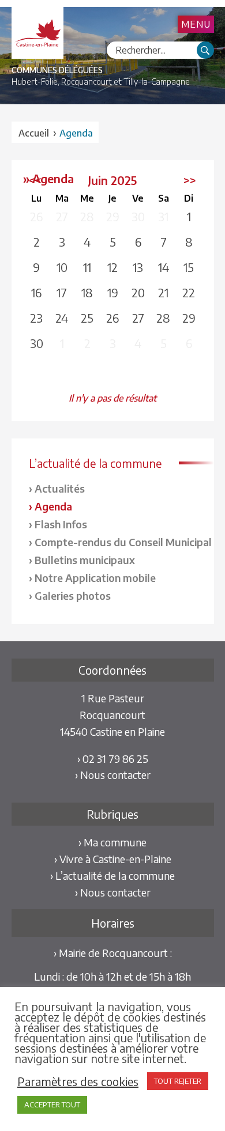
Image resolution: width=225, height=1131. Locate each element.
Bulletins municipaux (85, 559)
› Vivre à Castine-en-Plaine (112, 858)
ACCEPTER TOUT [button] (52, 1104)
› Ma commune (112, 842)
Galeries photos (73, 595)
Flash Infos (61, 524)
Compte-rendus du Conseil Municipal (123, 542)
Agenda (53, 506)
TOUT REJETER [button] (177, 1080)
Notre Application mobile (95, 577)
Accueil (33, 133)
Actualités (60, 488)
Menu (196, 24)
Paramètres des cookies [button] (77, 1081)
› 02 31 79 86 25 (112, 758)
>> (189, 180)
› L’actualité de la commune (112, 875)
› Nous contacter (113, 774)
